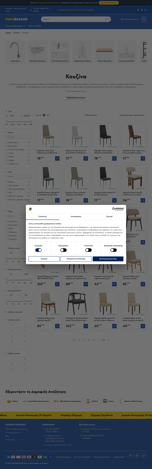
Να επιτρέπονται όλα (108, 259)
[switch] (63, 250)
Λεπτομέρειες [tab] (76, 216)
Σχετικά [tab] (109, 216)
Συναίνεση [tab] (43, 216)
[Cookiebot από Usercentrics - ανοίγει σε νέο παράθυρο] (114, 209)
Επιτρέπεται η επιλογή (76, 259)
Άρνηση (44, 259)
